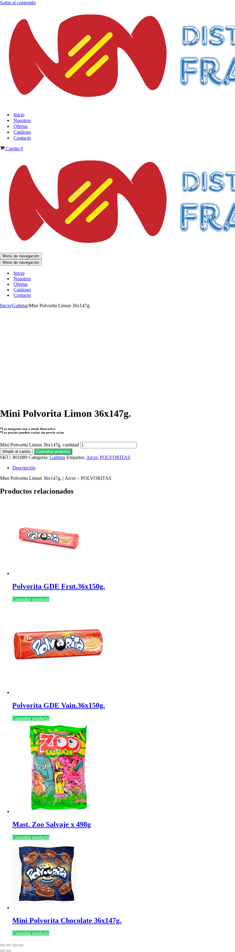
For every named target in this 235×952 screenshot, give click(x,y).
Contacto (22, 137)
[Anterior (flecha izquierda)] (2, 951)
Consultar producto (53, 451)
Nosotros (22, 120)
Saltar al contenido (18, 2)
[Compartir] (14, 945)
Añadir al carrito (16, 451)
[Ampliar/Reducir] (2, 945)
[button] (53, 451)
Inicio (18, 114)
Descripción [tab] (23, 467)
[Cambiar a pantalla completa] (8, 945)
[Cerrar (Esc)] (20, 945)
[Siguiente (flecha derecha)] (8, 951)
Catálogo (22, 132)
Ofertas (20, 126)
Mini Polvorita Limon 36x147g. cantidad (39, 444)
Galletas (20, 305)
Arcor (91, 457)
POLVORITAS (115, 457)
